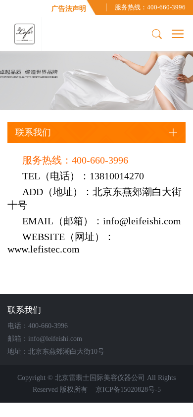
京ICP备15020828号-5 (127, 389)
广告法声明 (68, 8)
